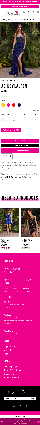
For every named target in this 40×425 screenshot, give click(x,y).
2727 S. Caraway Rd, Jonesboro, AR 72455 (12, 270)
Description (7, 156)
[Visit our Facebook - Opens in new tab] (20, 406)
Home (3, 20)
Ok (38, 421)
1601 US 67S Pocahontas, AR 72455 (18, 291)
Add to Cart (20, 141)
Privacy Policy (10, 366)
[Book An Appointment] (33, 12)
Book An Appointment (20, 150)
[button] (28, 12)
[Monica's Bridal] (13, 12)
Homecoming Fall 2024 (27, 20)
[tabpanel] (20, 50)
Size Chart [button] (36, 110)
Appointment (10, 346)
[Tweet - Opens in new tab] (7, 80)
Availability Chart (11, 130)
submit (33, 398)
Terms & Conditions (12, 370)
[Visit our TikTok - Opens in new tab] (26, 406)
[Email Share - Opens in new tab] (14, 80)
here (26, 423)
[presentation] (9, 222)
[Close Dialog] (1, 421)
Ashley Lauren (13, 20)
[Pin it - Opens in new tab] (11, 80)
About (6, 353)
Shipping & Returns (12, 377)
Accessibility (10, 373)
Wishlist (7, 350)
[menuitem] (24, 12)
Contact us (23, 177)
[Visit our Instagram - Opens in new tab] (14, 406)
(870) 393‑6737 (10, 297)
